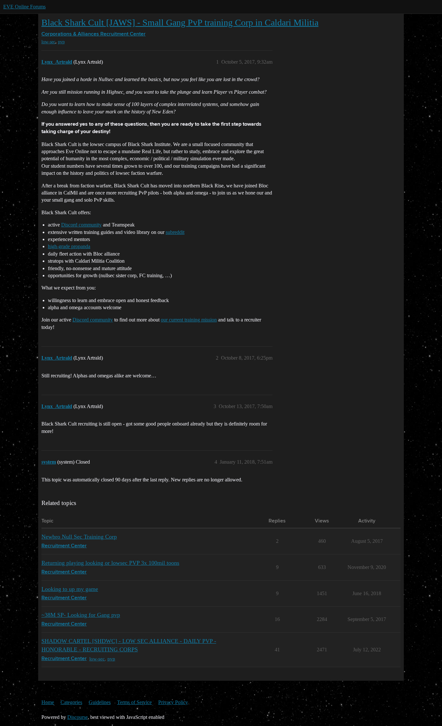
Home (47, 702)
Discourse (77, 717)
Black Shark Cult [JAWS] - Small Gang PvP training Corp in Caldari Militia (179, 22)
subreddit (175, 232)
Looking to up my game (69, 589)
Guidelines (100, 702)
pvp (61, 41)
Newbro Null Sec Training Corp (79, 536)
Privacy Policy (173, 702)
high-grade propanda (69, 246)
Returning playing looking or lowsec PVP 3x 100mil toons (110, 563)
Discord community (81, 224)
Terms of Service (134, 702)
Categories (71, 702)
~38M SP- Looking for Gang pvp (80, 615)
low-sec (48, 41)
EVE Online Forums (24, 6)
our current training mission (189, 319)
